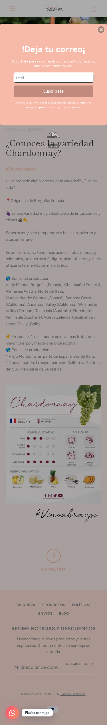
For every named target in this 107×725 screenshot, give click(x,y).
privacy (53, 145)
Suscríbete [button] (53, 90)
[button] (101, 29)
